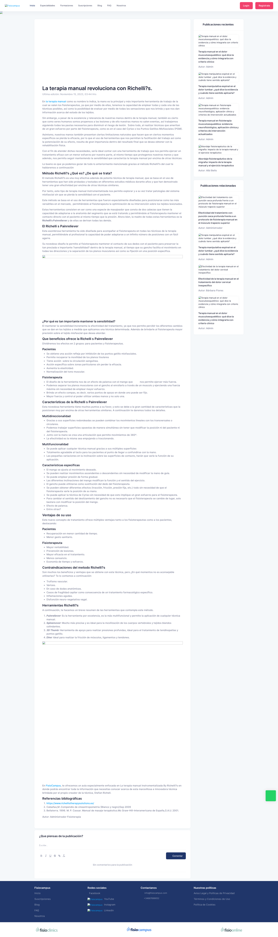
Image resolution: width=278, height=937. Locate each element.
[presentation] (3, 22)
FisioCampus (53, 785)
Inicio (37, 893)
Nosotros (39, 916)
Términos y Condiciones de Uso (212, 899)
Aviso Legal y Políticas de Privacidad (214, 893)
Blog (37, 904)
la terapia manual (56, 101)
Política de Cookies (204, 904)
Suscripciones (42, 899)
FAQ (36, 910)
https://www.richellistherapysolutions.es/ (70, 803)
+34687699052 (151, 898)
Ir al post (219, 41)
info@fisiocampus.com (155, 893)
